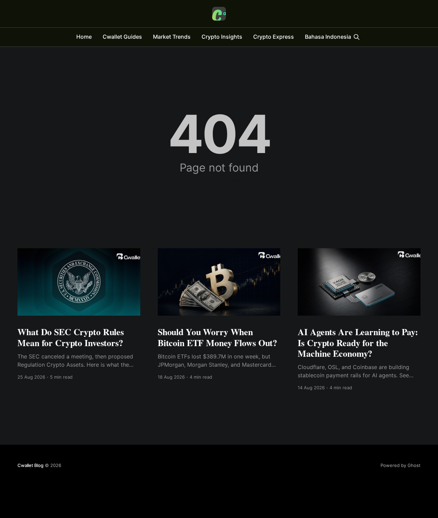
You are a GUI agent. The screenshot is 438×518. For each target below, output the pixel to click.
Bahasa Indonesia (328, 36)
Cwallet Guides (122, 36)
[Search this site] (356, 36)
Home (84, 36)
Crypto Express (273, 36)
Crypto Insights (222, 36)
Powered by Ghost (401, 465)
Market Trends (172, 36)
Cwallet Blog (30, 465)
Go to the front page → (219, 180)
